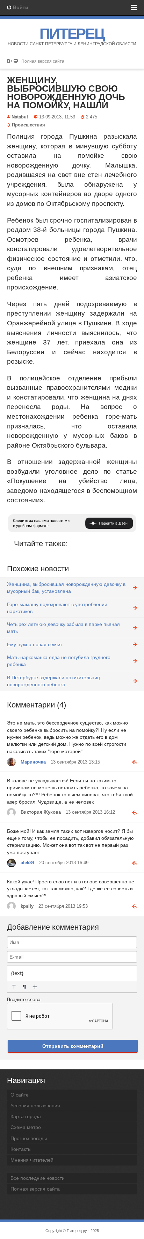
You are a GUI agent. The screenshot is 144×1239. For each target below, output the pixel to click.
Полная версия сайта (42, 61)
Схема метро (25, 1127)
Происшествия (28, 125)
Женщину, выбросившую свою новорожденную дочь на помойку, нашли (66, 92)
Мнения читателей (31, 1160)
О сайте (19, 1095)
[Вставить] (35, 987)
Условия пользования (35, 1105)
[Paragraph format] (24, 987)
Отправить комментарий (72, 1046)
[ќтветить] (132, 762)
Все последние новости (37, 1178)
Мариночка (33, 762)
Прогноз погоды (28, 1138)
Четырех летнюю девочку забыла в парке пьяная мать (63, 627)
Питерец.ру (77, 1231)
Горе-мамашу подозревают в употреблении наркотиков (57, 608)
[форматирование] (14, 987)
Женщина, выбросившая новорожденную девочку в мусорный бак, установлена (66, 587)
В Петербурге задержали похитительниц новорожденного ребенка (53, 681)
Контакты (20, 1149)
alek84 (27, 862)
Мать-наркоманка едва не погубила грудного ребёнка (58, 661)
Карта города (25, 1116)
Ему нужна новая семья (34, 644)
